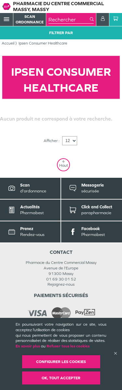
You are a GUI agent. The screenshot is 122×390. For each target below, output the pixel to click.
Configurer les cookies (61, 361)
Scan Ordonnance (30, 19)
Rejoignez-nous (61, 284)
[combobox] (69, 19)
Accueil (8, 43)
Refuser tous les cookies (68, 346)
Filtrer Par (61, 33)
